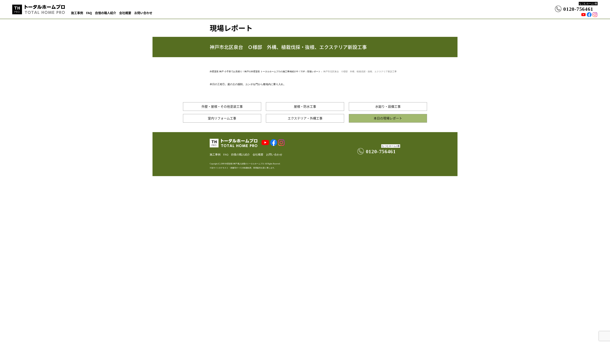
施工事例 (77, 13)
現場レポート (313, 71)
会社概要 (125, 13)
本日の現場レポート (388, 118)
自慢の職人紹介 (105, 13)
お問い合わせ (143, 13)
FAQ (89, 13)
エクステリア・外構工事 (305, 118)
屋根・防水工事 (305, 106)
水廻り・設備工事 (388, 106)
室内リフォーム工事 (222, 118)
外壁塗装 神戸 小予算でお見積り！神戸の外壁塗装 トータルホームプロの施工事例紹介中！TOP (257, 71)
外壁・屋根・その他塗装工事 (222, 106)
